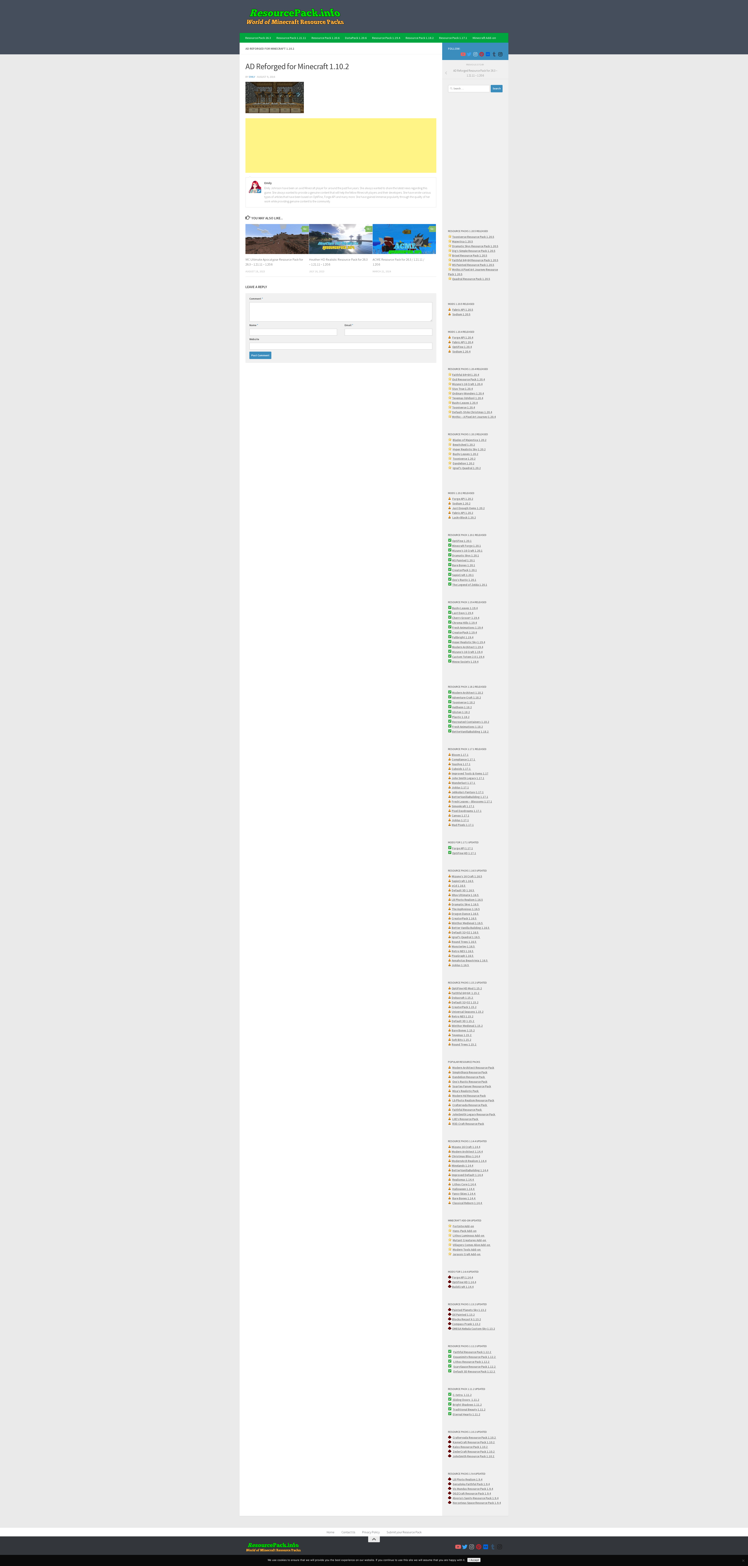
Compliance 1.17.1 (464, 759)
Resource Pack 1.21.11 (291, 38)
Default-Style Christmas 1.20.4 (472, 412)
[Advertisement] (340, 145)
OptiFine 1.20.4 (462, 347)
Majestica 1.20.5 (462, 241)
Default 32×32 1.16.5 (465, 932)
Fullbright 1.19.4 (462, 637)
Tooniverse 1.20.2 (464, 459)
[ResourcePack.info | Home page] (295, 16)
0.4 (482, 393)
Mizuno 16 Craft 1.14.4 (466, 1147)
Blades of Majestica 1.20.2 (469, 440)
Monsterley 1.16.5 (463, 946)
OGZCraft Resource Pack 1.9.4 (472, 1493)
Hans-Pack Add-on (464, 1231)
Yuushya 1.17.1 (461, 764)
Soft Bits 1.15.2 (461, 1040)
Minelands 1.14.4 (462, 1165)
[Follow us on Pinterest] (481, 54)
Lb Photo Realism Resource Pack (473, 1100)
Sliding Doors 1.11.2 (465, 1400)
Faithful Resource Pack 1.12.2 (472, 1352)
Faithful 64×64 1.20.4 (465, 375)
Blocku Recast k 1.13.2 (466, 1319)
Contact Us (348, 1532)
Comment (256, 298)
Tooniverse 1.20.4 (463, 407)
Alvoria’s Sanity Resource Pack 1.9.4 (475, 1498)
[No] (743, 1560)
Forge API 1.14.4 (462, 1277)
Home (330, 1532)
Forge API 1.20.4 (462, 337)
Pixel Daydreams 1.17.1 (467, 811)
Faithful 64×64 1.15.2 (466, 993)
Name (253, 325)
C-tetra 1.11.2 (462, 1395)
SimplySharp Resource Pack (469, 1072)
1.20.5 (490, 265)
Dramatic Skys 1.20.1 (465, 555)
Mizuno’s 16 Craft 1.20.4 (467, 384)
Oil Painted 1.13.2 (463, 1314)
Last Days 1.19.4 (462, 613)
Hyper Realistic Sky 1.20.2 (469, 449)
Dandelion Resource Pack (468, 1077)
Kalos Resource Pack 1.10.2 (470, 1447)
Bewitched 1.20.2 (464, 444)
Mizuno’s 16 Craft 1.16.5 (467, 876)
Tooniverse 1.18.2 (463, 702)
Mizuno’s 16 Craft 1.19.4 (467, 652)
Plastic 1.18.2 (460, 717)
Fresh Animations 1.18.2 (467, 727)
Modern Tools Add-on (467, 1249)
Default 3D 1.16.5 (463, 890)
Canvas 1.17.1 (460, 815)
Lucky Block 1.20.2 (464, 517)
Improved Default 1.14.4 (467, 1175)
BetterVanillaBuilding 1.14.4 (470, 1170)
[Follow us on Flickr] (487, 54)
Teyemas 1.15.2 (462, 1035)
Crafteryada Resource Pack (470, 1105)
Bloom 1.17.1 (460, 755)
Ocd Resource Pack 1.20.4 (468, 379)
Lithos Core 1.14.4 (464, 1184)
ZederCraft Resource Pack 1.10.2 (474, 1451)
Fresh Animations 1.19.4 (467, 627)
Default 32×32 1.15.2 (465, 1002)
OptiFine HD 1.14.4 (464, 1282)
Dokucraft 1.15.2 (463, 998)
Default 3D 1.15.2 (463, 1021)
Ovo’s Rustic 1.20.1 (464, 580)
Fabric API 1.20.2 (462, 513)
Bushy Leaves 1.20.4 (465, 403)
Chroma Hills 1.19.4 (464, 623)
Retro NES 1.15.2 (462, 1016)
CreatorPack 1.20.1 (464, 570)
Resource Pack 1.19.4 (386, 38)
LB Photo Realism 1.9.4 (467, 1479)
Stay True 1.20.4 (462, 389)
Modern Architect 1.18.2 (467, 692)
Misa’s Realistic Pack (465, 1091)
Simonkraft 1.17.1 (463, 806)
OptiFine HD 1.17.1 (464, 853)
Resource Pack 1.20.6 (325, 38)
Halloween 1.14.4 (463, 1189)
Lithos (457, 1362)
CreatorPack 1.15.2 (464, 1007)
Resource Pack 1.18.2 (420, 38)
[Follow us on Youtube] (462, 54)
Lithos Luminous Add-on (469, 1235)
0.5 (493, 251)
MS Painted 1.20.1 (463, 560)
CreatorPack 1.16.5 (464, 918)
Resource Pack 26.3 (258, 38)
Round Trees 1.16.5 (464, 942)
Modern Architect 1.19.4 (467, 647)
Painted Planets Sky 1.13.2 (469, 1310)
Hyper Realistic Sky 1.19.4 (468, 642)
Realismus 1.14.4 (463, 1179)
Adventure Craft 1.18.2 (466, 697)
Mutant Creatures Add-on (470, 1240)
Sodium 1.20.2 (461, 503)
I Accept (474, 1560)
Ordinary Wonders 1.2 (466, 393)
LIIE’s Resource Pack (465, 1119)
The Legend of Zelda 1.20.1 (469, 585)
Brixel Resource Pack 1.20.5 (469, 255)
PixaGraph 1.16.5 (463, 956)
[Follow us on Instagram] (475, 54)
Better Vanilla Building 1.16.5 (471, 928)
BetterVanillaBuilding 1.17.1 (470, 797)
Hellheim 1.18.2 (462, 707)
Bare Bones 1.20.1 (463, 565)
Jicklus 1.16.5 (460, 965)
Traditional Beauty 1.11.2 (469, 1409)
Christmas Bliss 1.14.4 (466, 1156)
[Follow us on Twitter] (469, 54)
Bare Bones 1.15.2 (463, 1030)
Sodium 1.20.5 (461, 314)
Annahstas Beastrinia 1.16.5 (470, 960)
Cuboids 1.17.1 (461, 769)
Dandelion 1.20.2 (463, 463)
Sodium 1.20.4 (461, 351)
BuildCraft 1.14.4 (463, 1287)
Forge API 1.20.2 (462, 499)
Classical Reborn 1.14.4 (467, 1203)
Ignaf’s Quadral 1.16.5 (466, 937)
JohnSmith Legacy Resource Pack (474, 1114)
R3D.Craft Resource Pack (468, 1124)
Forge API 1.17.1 (462, 848)
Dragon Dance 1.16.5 (465, 914)
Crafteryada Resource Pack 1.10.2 (474, 1437)
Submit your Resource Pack (404, 1532)
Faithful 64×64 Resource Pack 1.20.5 (475, 260)
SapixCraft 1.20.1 (463, 575)
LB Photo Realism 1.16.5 (467, 900)
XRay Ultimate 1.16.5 (465, 895)
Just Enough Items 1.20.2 (468, 508)
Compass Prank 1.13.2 (466, 1324)
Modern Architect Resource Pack (473, 1067)
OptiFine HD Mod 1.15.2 (467, 988)
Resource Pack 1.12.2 (482, 1357)
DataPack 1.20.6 (356, 38)
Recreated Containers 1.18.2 (470, 722)
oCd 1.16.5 (459, 886)
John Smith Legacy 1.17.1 (468, 778)
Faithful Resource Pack (467, 1110)
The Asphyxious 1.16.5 (466, 909)
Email (349, 325)
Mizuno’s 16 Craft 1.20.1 (467, 550)
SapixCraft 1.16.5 (463, 881)
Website (254, 339)
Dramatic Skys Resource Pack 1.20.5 (475, 246)
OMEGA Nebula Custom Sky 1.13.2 (473, 1328)
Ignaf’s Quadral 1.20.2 (467, 468)
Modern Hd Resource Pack (469, 1096)
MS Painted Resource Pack (469, 265)
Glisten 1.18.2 (461, 712)
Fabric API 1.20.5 (462, 309)
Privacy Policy (371, 1532)
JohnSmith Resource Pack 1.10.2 (474, 1456)
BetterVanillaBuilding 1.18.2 (470, 731)
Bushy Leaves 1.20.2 (465, 454)
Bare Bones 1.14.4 (464, 1198)
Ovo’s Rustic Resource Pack (469, 1081)
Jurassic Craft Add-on (467, 1254)
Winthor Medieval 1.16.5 (467, 923)
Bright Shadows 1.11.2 (467, 1404)
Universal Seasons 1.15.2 (467, 1012)
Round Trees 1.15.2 (464, 1044)
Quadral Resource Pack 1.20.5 (471, 279)
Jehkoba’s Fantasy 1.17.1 (468, 792)
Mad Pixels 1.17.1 (463, 825)
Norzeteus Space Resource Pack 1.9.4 (477, 1503)
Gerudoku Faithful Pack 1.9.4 (471, 1484)
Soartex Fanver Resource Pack (471, 1086)
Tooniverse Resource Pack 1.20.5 (473, 237)
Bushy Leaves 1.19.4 (465, 608)
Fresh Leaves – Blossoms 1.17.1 (472, 801)
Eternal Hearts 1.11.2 (466, 1414)
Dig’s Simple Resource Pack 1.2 (471, 251)
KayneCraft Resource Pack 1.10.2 (474, 1442)
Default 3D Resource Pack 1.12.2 (474, 1371)
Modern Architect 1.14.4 (467, 1151)
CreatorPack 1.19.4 (464, 632)
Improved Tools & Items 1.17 (470, 773)
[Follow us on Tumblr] (494, 54)
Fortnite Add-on (463, 1226)
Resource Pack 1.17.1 (453, 38)
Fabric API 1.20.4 (462, 342)
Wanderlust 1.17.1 (464, 783)
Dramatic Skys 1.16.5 (465, 904)
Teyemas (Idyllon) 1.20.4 (467, 398)
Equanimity (460, 1357)
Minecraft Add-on (484, 38)
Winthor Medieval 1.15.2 (467, 1026)
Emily (252, 77)
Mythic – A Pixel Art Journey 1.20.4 (474, 417)
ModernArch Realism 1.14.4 (469, 1161)
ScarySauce (460, 1366)
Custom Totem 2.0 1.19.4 (468, 657)
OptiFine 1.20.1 (462, 541)
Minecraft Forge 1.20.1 (466, 546)
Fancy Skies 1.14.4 (464, 1193)
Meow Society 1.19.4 (465, 661)
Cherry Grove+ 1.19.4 (465, 618)
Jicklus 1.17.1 (460, 787)
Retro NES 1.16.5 (463, 951)
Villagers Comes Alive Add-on (472, 1245)
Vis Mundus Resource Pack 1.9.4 (473, 1489)
